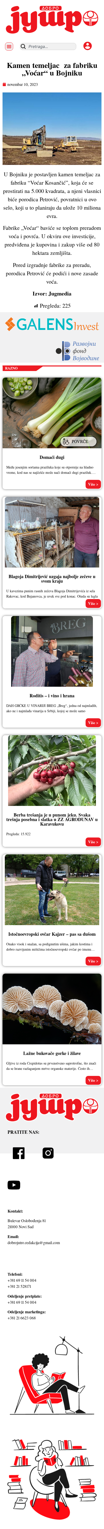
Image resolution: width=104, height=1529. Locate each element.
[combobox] (48, 46)
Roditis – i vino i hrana (52, 695)
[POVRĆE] (79, 447)
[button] (9, 46)
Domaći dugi (52, 457)
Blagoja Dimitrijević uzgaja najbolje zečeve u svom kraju (52, 578)
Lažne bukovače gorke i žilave (52, 1053)
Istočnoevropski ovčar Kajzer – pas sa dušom (52, 934)
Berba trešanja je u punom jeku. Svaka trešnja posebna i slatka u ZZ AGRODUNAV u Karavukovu (52, 819)
